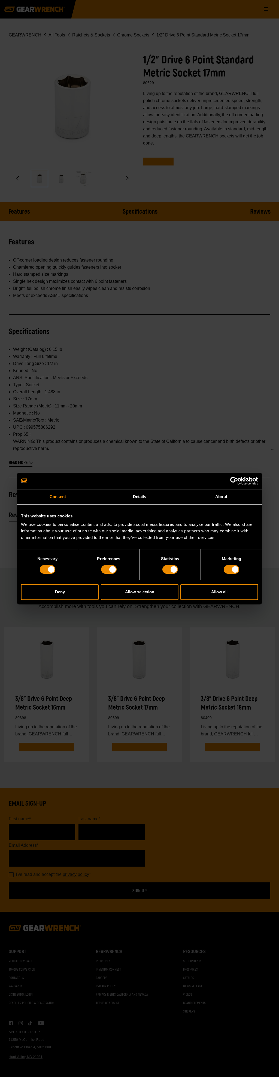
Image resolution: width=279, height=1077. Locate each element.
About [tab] (221, 496)
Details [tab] (139, 496)
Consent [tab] (58, 496)
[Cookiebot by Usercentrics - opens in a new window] (234, 481)
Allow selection (139, 592)
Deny (60, 592)
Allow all (219, 592)
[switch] (109, 569)
